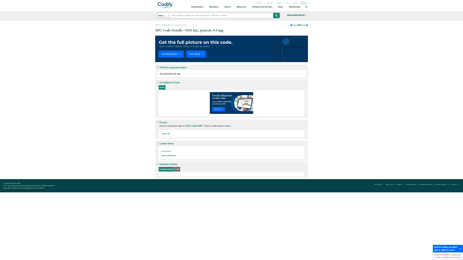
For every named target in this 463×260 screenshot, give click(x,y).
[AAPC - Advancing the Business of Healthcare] (165, 5)
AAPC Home (389, 184)
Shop (280, 7)
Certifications (197, 7)
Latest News (167, 143)
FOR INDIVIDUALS (170, 54)
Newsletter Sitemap (425, 184)
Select (160, 15)
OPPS (162, 87)
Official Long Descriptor (173, 67)
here (227, 126)
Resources (241, 7)
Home (157, 25)
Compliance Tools (170, 82)
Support (279, 3)
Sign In (295, 3)
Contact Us (454, 184)
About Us (269, 3)
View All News (169, 155)
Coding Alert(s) (166, 169)
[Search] (306, 7)
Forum (163, 122)
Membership (294, 7)
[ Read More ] (166, 151)
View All (166, 134)
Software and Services (262, 7)
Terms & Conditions (441, 184)
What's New (259, 3)
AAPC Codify (378, 184)
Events (228, 7)
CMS (177, 169)
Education (214, 7)
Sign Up (303, 3)
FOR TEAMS (194, 54)
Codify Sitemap (410, 184)
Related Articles (168, 164)
